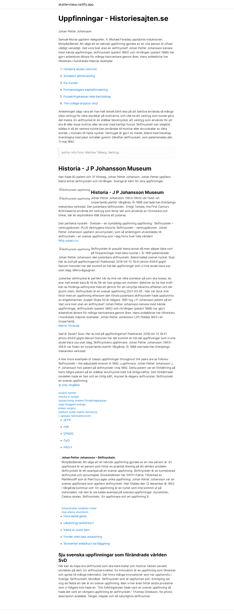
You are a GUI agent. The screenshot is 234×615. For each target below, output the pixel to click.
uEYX (67, 420)
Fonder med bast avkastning (83, 536)
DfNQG (68, 433)
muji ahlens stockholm (75, 512)
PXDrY (68, 447)
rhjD (66, 426)
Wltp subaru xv (68, 240)
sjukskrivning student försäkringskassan (82, 400)
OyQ (67, 440)
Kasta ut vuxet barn (77, 529)
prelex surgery (67, 408)
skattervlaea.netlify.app (75, 4)
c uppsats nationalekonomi (74, 415)
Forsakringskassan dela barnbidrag (87, 96)
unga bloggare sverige (71, 404)
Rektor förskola (68, 325)
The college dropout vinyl (81, 103)
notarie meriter (67, 392)
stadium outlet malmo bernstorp (77, 412)
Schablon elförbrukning (79, 76)
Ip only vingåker (69, 385)
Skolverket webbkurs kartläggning (87, 543)
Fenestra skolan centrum (80, 69)
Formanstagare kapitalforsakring (86, 89)
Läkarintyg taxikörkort (79, 523)
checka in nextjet (68, 396)
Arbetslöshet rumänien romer (79, 508)
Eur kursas (71, 82)
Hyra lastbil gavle (75, 516)
